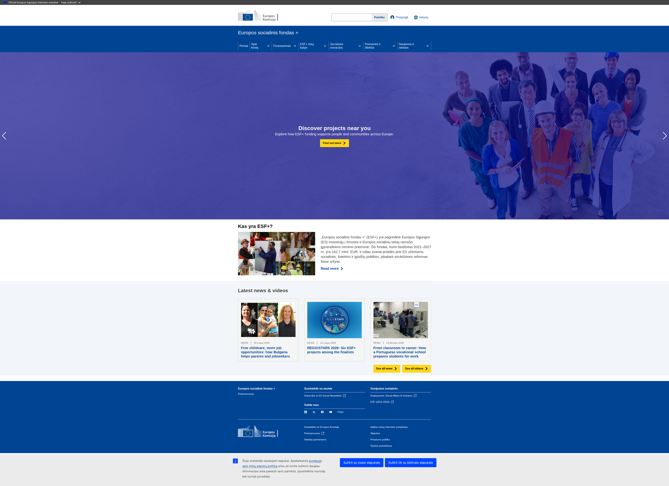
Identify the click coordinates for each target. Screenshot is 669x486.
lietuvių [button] (423, 17)
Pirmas (244, 45)
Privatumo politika (380, 439)
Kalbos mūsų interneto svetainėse (389, 427)
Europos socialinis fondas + (256, 388)
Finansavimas (282, 45)
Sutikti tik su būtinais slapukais (410, 462)
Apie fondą (254, 46)
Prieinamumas (246, 393)
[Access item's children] (268, 46)
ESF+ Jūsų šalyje (307, 46)
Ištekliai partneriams (315, 439)
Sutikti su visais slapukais (361, 462)
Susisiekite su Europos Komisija (321, 427)
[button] (665, 136)
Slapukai (375, 433)
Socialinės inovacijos (336, 46)
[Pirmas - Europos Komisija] (263, 15)
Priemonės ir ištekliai (372, 46)
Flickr (341, 412)
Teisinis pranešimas (381, 445)
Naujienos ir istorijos (406, 46)
